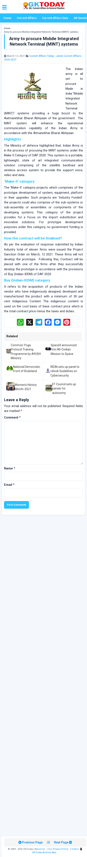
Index (75, 849)
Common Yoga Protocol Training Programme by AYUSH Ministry (26, 351)
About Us (40, 849)
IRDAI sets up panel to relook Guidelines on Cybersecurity (64, 371)
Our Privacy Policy (58, 849)
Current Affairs (27, 18)
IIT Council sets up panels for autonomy (64, 388)
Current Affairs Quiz (55, 18)
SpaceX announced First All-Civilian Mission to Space (64, 349)
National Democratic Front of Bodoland (26, 369)
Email (9, 485)
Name (9, 468)
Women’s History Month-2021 (26, 387)
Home (7, 18)
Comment (12, 417)
